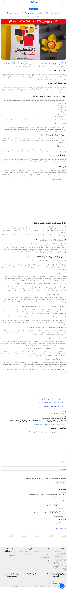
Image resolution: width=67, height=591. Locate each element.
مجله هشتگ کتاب (60, 523)
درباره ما (47, 560)
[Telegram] (37, 580)
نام (65, 454)
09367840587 (28, 554)
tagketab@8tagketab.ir (26, 551)
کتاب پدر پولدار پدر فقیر (24, 63)
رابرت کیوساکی (43, 63)
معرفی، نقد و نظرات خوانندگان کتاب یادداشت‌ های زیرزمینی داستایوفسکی (46, 494)
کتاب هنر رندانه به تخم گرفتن (56, 583)
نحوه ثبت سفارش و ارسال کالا (42, 551)
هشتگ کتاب (34, 16)
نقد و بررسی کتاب (33, 9)
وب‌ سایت (63, 469)
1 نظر (55, 497)
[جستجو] (1, 2)
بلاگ (48, 562)
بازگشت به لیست (61, 414)
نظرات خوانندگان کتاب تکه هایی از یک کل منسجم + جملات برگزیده (48, 512)
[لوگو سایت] (33, 2)
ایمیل (64, 462)
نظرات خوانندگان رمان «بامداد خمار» (55, 505)
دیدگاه (64, 435)
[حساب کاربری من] (60, 2)
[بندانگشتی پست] (57, 492)
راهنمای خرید (46, 549)
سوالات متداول (45, 554)
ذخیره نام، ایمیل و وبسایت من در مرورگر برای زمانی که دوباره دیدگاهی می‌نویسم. (46, 478)
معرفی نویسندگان (60, 525)
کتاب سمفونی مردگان (60, 581)
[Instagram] (42, 580)
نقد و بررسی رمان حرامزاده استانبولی (53, 406)
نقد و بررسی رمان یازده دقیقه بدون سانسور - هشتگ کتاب (47, 424)
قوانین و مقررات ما (44, 557)
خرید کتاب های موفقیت (55, 369)
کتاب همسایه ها (50, 581)
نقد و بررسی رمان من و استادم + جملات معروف (50, 402)
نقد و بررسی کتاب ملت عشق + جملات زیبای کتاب (50, 399)
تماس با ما (30, 549)
